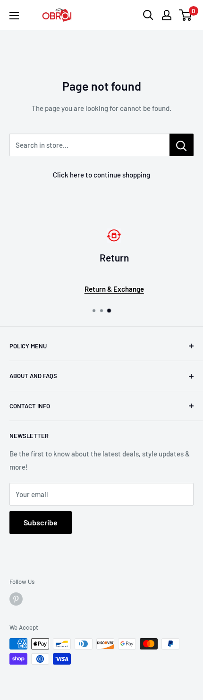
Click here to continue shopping (101, 174)
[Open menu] (14, 15)
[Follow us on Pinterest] (16, 599)
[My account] (166, 15)
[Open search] (148, 15)
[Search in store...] (181, 145)
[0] (186, 15)
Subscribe (41, 522)
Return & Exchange (105, 289)
